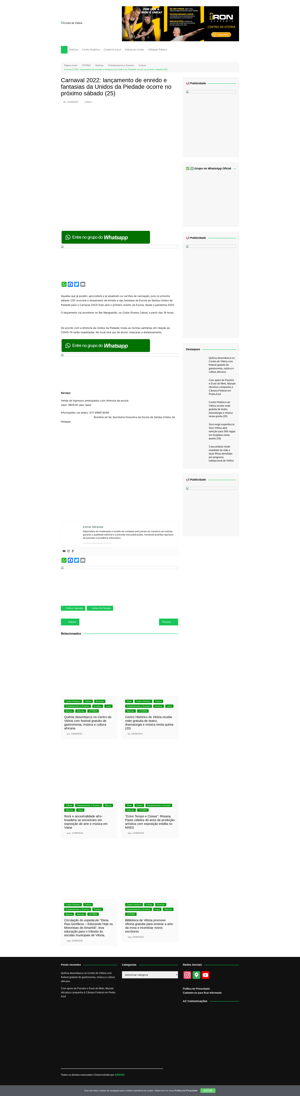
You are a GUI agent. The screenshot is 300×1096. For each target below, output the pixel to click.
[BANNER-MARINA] (211, 121)
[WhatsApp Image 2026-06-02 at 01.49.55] (211, 289)
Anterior (72, 622)
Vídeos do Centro (134, 49)
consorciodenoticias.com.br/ (97, 543)
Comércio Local (112, 49)
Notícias (73, 49)
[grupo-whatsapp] (106, 236)
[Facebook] (72, 551)
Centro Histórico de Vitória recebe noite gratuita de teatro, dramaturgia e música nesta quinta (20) (221, 409)
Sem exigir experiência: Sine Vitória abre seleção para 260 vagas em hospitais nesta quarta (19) (222, 431)
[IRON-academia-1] (180, 23)
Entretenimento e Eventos (77, 706)
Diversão (100, 701)
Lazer (108, 706)
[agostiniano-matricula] (119, 261)
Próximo (166, 622)
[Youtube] (64, 551)
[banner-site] (119, 583)
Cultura (88, 102)
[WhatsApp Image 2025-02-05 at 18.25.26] (211, 509)
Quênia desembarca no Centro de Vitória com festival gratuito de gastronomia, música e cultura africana (222, 365)
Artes (129, 701)
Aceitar (208, 1090)
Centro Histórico (91, 49)
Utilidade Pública (157, 49)
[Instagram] (68, 551)
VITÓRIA (93, 711)
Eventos (97, 706)
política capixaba (74, 608)
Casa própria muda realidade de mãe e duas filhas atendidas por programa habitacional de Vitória (221, 453)
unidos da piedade (101, 608)
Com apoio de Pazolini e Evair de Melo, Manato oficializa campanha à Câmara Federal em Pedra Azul (222, 387)
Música (69, 711)
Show (80, 810)
